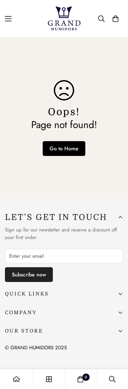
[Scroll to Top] (116, 354)
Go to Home (64, 148)
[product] (16, 379)
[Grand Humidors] (64, 18)
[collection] (49, 379)
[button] (115, 18)
